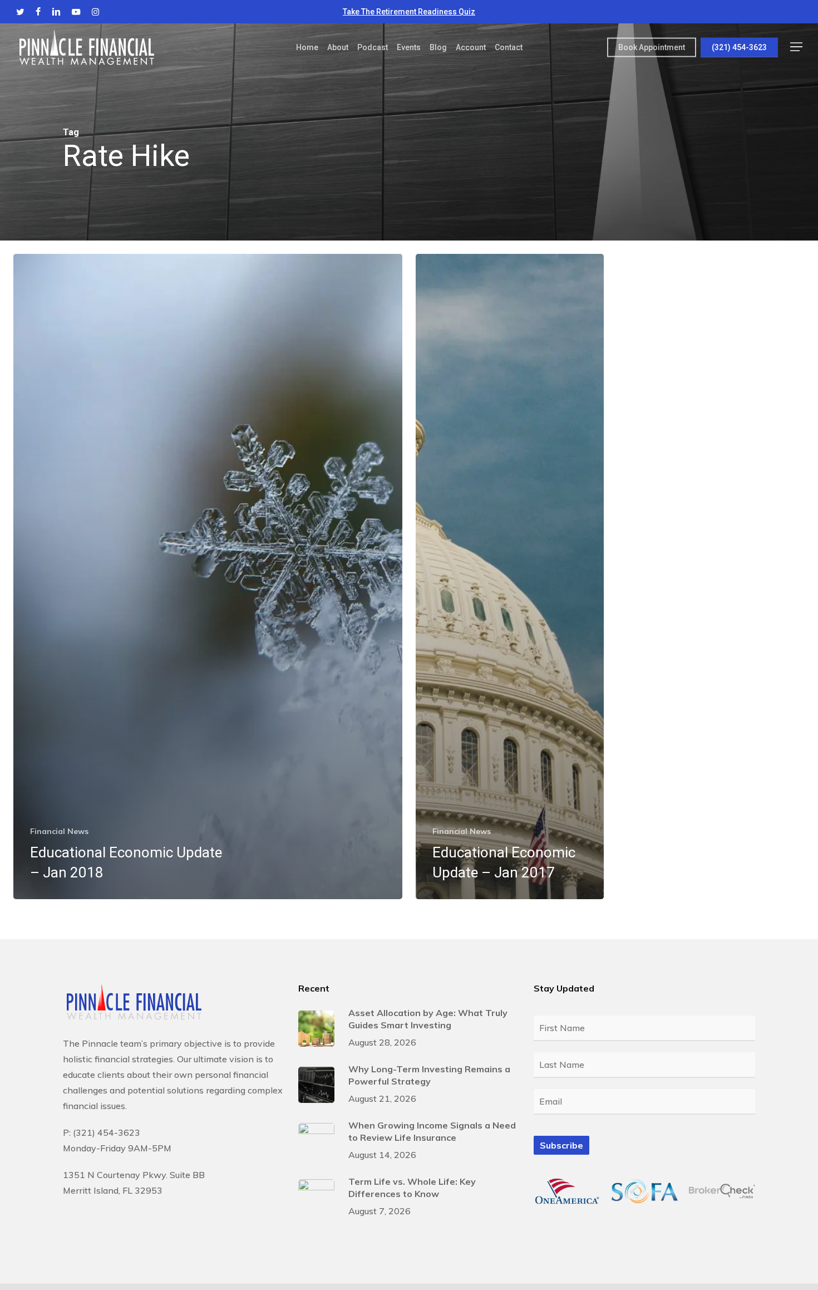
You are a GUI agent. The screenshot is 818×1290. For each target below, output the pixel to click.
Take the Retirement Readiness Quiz (409, 11)
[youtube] (76, 12)
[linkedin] (56, 12)
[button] (796, 47)
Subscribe (561, 1145)
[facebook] (38, 12)
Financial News (59, 831)
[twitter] (20, 12)
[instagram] (95, 12)
